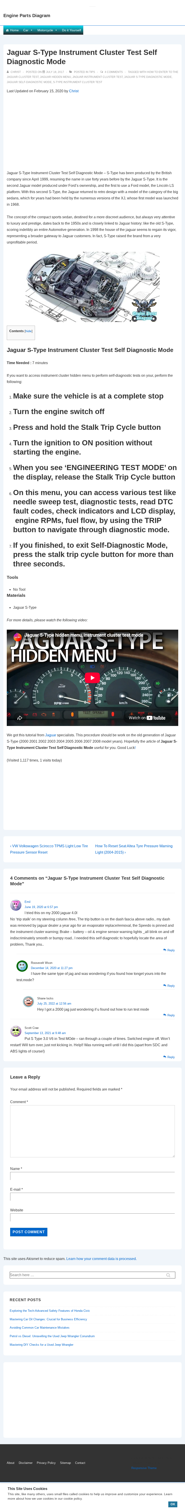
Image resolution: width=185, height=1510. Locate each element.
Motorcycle (45, 30)
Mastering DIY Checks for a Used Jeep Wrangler (41, 1344)
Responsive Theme (144, 1468)
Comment (19, 1102)
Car (25, 30)
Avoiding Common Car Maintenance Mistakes (39, 1327)
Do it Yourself (71, 30)
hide (28, 331)
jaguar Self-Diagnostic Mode (29, 82)
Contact (80, 1463)
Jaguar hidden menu (55, 77)
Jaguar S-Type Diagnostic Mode (148, 77)
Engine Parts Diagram (26, 15)
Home (14, 30)
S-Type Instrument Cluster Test (77, 82)
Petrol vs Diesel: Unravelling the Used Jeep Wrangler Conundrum (52, 1336)
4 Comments (114, 72)
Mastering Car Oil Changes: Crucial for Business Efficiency (48, 1319)
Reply (171, 950)
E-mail (15, 1189)
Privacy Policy (46, 1463)
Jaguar (51, 735)
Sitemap (65, 1463)
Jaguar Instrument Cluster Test (97, 77)
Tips (92, 72)
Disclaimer (25, 1463)
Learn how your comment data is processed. (101, 1259)
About (10, 1463)
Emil (27, 902)
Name (15, 1169)
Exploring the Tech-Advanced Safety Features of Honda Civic (50, 1310)
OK (173, 1504)
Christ (74, 91)
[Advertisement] (92, 132)
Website (16, 1210)
